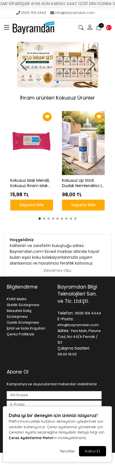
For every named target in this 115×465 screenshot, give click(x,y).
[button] (7, 27)
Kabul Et (92, 451)
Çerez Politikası (20, 334)
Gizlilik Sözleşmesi (23, 304)
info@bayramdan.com (75, 12)
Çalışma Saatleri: (74, 348)
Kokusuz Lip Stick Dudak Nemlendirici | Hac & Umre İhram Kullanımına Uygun (82, 183)
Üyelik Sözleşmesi (23, 322)
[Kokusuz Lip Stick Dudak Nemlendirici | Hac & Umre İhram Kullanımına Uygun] (83, 143)
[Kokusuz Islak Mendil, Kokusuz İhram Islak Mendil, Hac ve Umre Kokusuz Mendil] (31, 143)
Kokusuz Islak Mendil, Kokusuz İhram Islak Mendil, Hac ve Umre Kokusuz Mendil (30, 183)
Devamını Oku (57, 270)
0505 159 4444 (33, 12)
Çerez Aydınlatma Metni (31, 437)
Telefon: (65, 313)
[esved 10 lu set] (57, 65)
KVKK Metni (17, 299)
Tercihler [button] (67, 451)
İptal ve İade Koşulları (26, 328)
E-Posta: (65, 319)
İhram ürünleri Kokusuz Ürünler (57, 97)
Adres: (63, 330)
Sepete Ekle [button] (32, 205)
